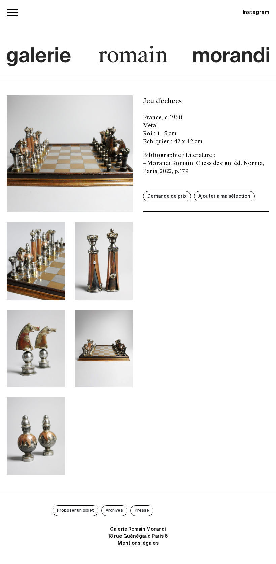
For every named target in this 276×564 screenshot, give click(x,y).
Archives (114, 511)
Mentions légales (138, 543)
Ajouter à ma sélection (224, 196)
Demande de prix (166, 196)
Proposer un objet (75, 511)
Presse (142, 511)
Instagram (256, 12)
